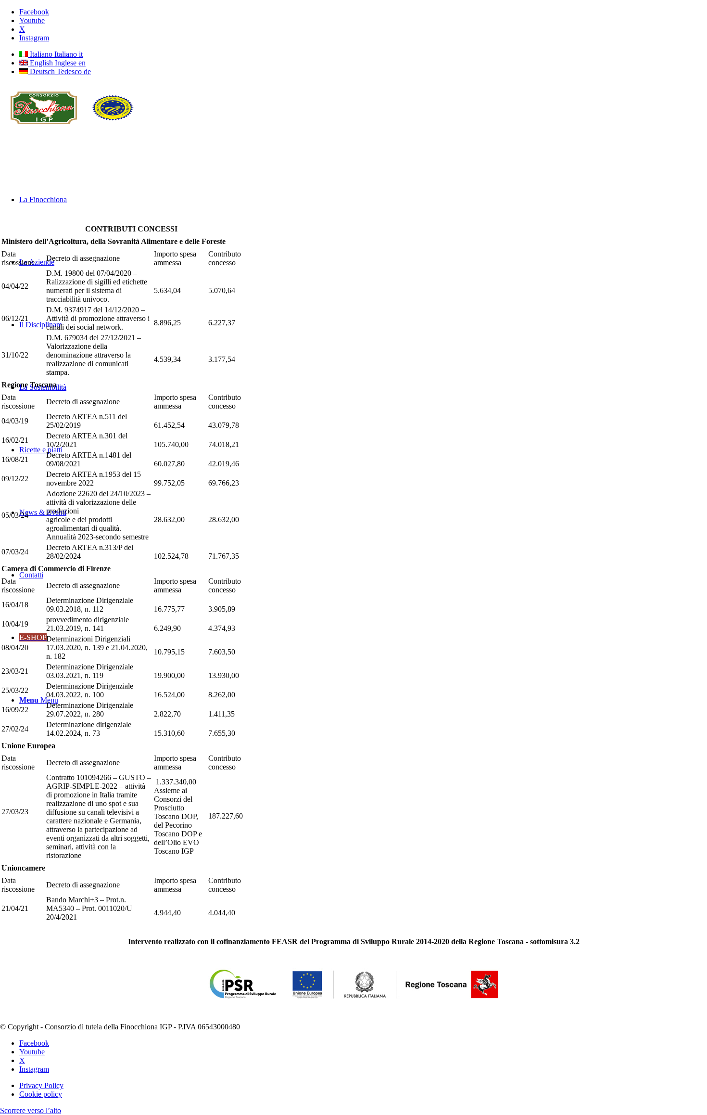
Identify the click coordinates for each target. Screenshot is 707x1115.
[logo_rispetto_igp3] (72, 129)
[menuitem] (363, 1085)
